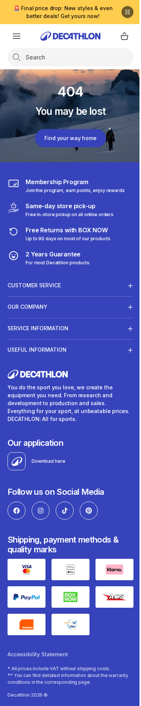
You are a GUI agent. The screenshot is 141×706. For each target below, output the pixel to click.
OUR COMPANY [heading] (27, 306)
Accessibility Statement (38, 659)
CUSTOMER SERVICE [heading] (34, 285)
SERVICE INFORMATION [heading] (38, 328)
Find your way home (68, 138)
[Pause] (122, 12)
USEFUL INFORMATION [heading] (37, 349)
